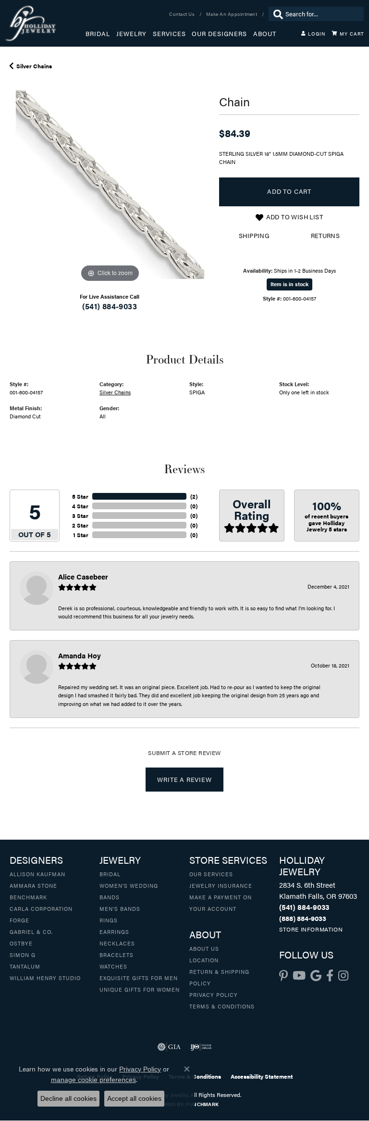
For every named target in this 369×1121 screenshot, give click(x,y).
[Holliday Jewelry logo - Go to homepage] (45, 23)
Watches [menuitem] (113, 966)
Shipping (254, 235)
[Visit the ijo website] (201, 1047)
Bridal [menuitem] (110, 874)
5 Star (80, 496)
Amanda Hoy (79, 655)
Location (204, 960)
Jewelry (131, 33)
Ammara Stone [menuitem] (33, 885)
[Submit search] (276, 14)
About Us (204, 948)
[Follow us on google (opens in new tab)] (315, 976)
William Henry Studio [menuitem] (45, 978)
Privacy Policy (213, 994)
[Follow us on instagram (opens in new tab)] (343, 976)
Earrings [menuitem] (114, 931)
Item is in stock (289, 284)
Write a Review (184, 779)
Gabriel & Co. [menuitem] (31, 931)
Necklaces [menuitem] (117, 943)
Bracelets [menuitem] (116, 954)
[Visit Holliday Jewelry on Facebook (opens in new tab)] (329, 976)
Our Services (211, 874)
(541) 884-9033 (109, 306)
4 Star (80, 506)
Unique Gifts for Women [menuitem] (139, 989)
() (193, 496)
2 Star (80, 525)
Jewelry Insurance (220, 885)
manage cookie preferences (93, 1079)
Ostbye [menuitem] (21, 943)
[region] (109, 185)
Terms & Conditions (222, 1006)
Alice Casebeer (83, 576)
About (264, 33)
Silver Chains (34, 66)
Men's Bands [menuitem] (119, 908)
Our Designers (219, 33)
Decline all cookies (68, 1098)
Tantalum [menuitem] (25, 966)
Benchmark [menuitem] (28, 897)
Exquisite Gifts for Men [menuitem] (138, 978)
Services (169, 33)
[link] (183, 14)
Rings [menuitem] (108, 920)
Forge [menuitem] (19, 920)
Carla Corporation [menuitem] (41, 908)
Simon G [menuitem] (23, 954)
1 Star (80, 534)
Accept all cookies (134, 1098)
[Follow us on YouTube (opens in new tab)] (299, 976)
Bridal (98, 33)
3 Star (80, 515)
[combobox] (322, 14)
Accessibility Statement (262, 1076)
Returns (325, 235)
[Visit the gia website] (169, 1047)
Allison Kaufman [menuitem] (37, 874)
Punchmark (202, 1104)
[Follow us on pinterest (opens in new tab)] (283, 976)
